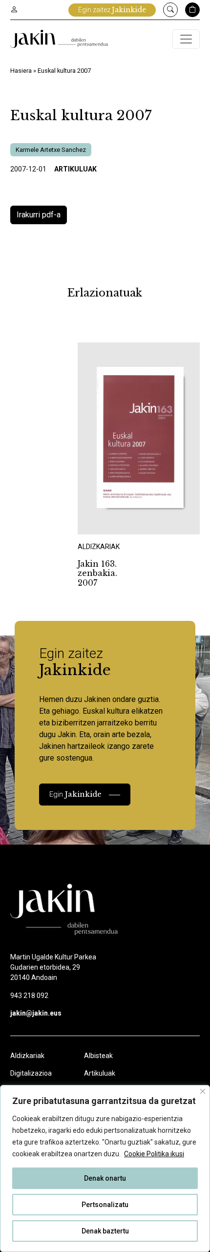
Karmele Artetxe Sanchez (51, 149)
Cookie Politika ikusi (154, 1154)
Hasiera (21, 70)
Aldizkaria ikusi (112, 521)
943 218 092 (29, 995)
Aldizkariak (27, 1056)
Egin (75, 794)
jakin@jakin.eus (36, 1013)
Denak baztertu (105, 1231)
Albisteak (98, 1056)
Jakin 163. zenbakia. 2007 (97, 573)
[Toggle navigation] (186, 39)
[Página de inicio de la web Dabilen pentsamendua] (59, 38)
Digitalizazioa (31, 1073)
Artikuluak (75, 169)
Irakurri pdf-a (39, 214)
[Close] (202, 1091)
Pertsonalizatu (105, 1205)
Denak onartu (105, 1178)
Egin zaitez (112, 9)
